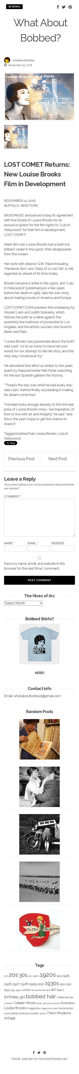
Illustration (68, 1003)
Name (9, 543)
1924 (59, 975)
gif (44, 1003)
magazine (34, 1008)
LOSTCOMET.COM (18, 307)
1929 (33, 984)
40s (30, 976)
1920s (48, 974)
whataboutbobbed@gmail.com (37, 696)
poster (34, 1013)
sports (42, 1013)
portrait (14, 1013)
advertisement (42, 990)
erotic (39, 1003)
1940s (19, 990)
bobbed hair (25, 434)
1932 (69, 984)
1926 (8, 984)
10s (6, 976)
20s (13, 974)
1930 (40, 984)
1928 (24, 984)
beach (60, 990)
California (63, 997)
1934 (13, 990)
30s (23, 975)
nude (7, 1013)
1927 (16, 984)
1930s (52, 983)
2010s (27, 990)
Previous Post (21, 458)
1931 (62, 984)
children (8, 1003)
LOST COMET (23, 164)
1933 (7, 990)
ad (33, 990)
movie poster (65, 1008)
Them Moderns (59, 1013)
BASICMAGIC (14, 215)
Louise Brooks (46, 434)
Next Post (57, 458)
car (71, 997)
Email (33, 543)
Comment (12, 496)
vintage (9, 1018)
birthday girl (14, 997)
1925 (66, 976)
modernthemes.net (53, 1058)
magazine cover (49, 1008)
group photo (53, 1003)
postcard (24, 1013)
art (53, 989)
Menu (15, 6)
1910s (36, 976)
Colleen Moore (25, 1003)
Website (57, 543)
